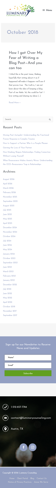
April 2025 (7, 223)
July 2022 (7, 289)
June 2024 (7, 245)
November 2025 (10, 197)
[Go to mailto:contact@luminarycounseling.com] (28, 418)
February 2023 (9, 276)
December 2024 (10, 228)
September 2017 (10, 315)
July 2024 (7, 241)
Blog (32, 479)
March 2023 (8, 272)
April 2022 (7, 302)
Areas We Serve (41, 482)
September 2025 (10, 201)
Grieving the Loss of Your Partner (17, 148)
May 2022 (7, 298)
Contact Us (42, 479)
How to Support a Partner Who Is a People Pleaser (25, 143)
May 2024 (7, 250)
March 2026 (8, 188)
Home (11, 479)
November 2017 (10, 311)
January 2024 (9, 254)
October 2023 (9, 258)
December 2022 (10, 285)
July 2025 (7, 210)
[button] (28, 373)
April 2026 (7, 184)
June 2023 (7, 267)
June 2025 (7, 215)
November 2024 (10, 232)
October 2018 (9, 307)
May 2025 (7, 219)
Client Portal (22, 479)
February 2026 (9, 193)
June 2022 (7, 294)
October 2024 (9, 236)
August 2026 (8, 179)
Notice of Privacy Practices (20, 482)
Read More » (15, 103)
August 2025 (8, 206)
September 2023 (10, 263)
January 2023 (9, 280)
